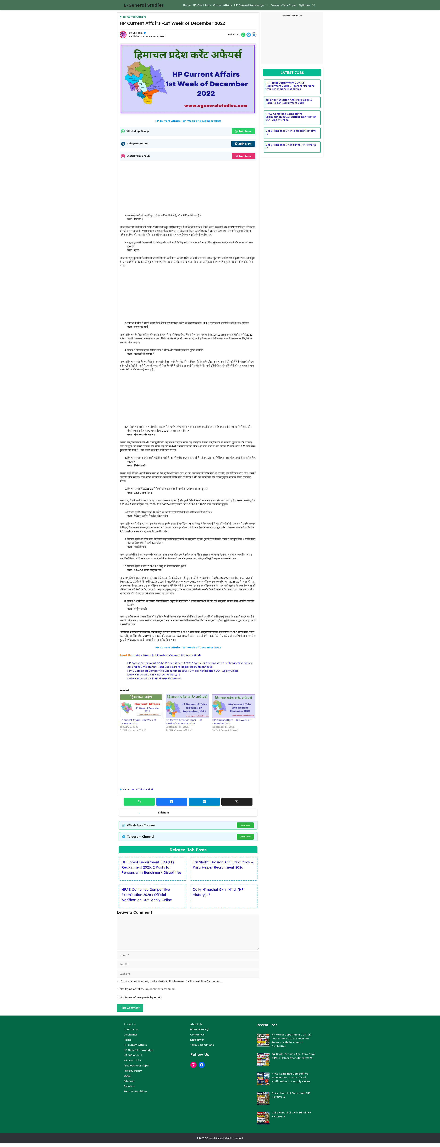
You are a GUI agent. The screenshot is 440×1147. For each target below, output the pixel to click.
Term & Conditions (135, 1091)
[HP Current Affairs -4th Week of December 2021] (141, 706)
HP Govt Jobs (202, 5)
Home (187, 5)
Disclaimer (130, 1034)
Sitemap (129, 1081)
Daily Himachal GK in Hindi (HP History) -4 (154, 678)
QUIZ (127, 1075)
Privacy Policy (133, 1070)
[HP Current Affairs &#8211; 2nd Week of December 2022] (233, 706)
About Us (130, 1024)
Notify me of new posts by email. (141, 997)
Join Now (244, 131)
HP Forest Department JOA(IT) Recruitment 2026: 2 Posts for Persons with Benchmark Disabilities (189, 663)
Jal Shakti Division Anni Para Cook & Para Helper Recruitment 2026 (170, 666)
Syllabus (304, 5)
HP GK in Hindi (133, 1055)
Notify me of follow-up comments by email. (147, 989)
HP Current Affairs (134, 16)
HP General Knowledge (249, 5)
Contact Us (131, 1029)
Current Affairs (222, 5)
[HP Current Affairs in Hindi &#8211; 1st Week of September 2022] (187, 706)
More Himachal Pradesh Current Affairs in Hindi (168, 655)
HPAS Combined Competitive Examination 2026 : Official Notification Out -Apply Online (182, 670)
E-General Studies (144, 5)
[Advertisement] (188, 188)
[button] (313, 5)
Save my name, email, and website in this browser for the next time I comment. (171, 981)
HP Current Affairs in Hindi (138, 789)
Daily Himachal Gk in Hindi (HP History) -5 (153, 674)
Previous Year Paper (284, 5)
